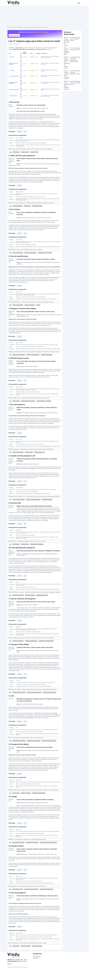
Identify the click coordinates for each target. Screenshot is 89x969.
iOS (25, 131)
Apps (78, 3)
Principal (9, 27)
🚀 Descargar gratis (14, 35)
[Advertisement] (44, 15)
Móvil (14, 27)
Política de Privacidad (23, 967)
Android (19, 131)
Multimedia (20, 27)
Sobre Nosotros (37, 956)
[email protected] (22, 961)
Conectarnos (36, 958)
